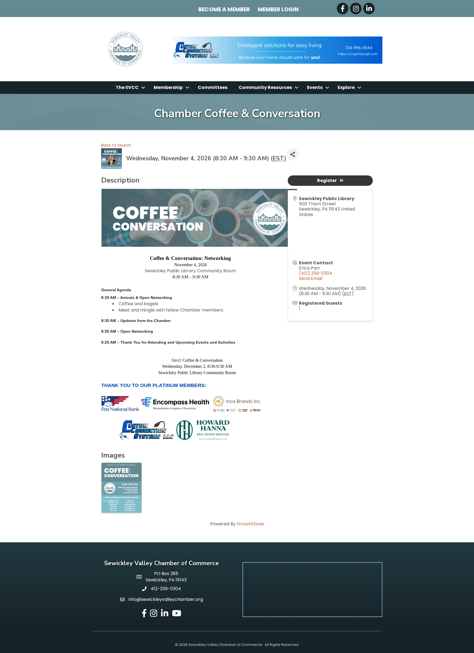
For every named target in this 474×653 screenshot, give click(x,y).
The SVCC (127, 87)
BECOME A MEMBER (224, 9)
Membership (168, 87)
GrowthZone (250, 524)
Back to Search (116, 145)
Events (315, 87)
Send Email (310, 278)
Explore (346, 87)
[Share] (292, 154)
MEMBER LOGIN (278, 9)
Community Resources (265, 87)
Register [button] (327, 180)
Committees (212, 87)
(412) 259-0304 (315, 273)
